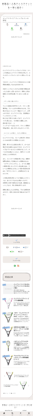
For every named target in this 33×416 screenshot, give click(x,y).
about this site (8, 410)
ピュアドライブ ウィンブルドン (18, 235)
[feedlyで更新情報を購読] (14, 265)
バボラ (6, 235)
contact (24, 410)
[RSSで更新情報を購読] (18, 265)
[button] (21, 29)
